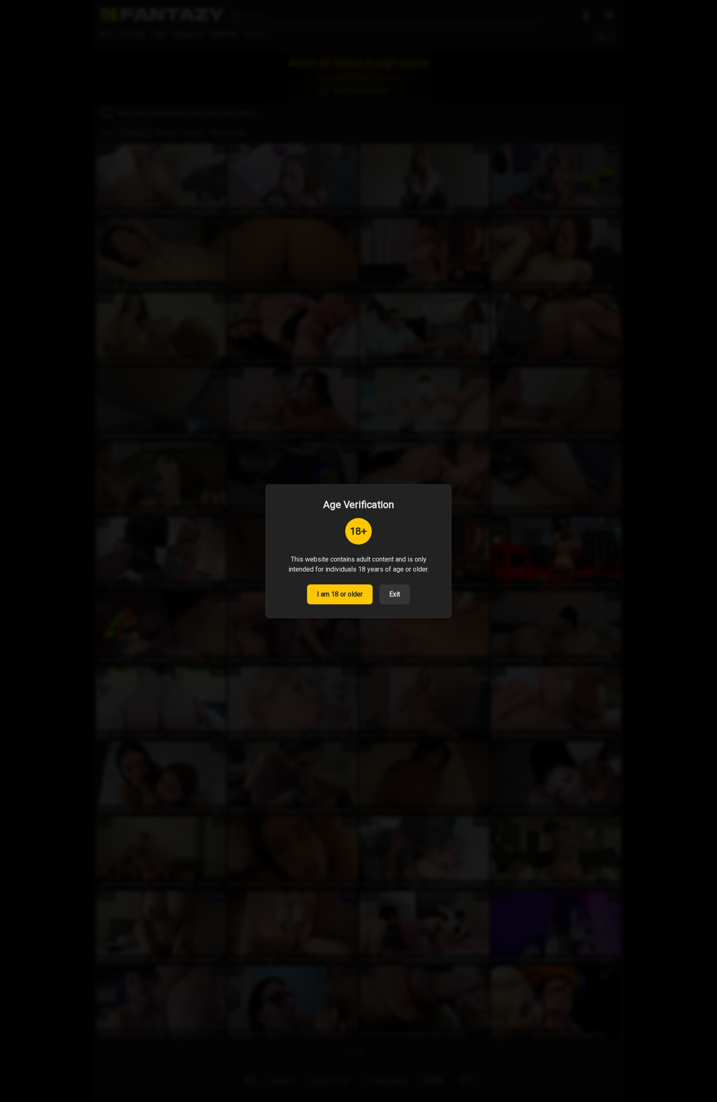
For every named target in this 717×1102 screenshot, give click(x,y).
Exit (394, 594)
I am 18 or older (340, 594)
